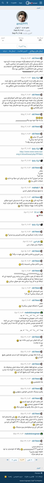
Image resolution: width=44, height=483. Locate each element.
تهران (17, 27)
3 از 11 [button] (22, 460)
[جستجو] (2, 3)
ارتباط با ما (39, 476)
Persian (38, 473)
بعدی (15, 460)
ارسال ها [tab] (12, 51)
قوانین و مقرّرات (29, 476)
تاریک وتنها (36, 77)
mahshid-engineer (32, 312)
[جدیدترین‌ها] (7, 3)
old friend (36, 58)
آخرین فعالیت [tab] (22, 51)
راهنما (10, 476)
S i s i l (37, 212)
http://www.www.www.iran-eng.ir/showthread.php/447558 (29, 153)
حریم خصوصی (18, 476)
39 (40, 40)
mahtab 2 (36, 187)
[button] (41, 3)
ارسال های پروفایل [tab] (36, 51)
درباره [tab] (5, 51)
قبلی (29, 460)
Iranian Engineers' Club (31, 481)
